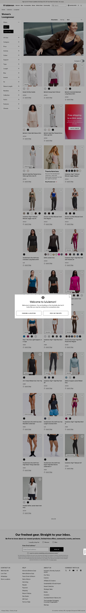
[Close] (70, 296)
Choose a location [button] (29, 313)
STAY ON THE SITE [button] (55, 313)
